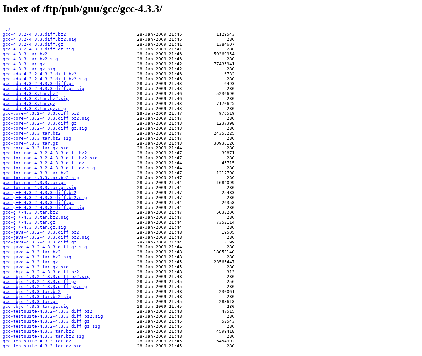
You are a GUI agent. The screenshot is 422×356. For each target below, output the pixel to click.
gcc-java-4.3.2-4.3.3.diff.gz (39, 242)
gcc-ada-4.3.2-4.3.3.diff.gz (38, 83)
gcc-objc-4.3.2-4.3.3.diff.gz (39, 281)
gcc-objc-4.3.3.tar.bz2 (32, 291)
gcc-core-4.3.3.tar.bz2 (32, 133)
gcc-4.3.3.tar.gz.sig (29, 68)
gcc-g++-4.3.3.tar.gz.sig (34, 227)
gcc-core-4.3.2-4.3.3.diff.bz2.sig (46, 118)
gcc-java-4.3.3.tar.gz (30, 261)
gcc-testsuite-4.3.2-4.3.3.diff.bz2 (47, 311)
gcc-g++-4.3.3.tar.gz (29, 222)
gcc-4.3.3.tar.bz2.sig (30, 58)
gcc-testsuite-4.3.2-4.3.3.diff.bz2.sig (53, 316)
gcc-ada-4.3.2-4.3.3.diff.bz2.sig (45, 78)
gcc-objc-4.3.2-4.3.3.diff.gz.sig (45, 286)
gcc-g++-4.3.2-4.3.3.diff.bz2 (39, 192)
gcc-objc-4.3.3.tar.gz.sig (36, 306)
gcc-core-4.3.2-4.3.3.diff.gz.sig (45, 128)
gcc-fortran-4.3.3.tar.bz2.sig (41, 177)
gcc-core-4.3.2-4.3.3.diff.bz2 (41, 113)
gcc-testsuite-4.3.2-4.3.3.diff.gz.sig (51, 326)
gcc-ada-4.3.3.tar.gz (29, 103)
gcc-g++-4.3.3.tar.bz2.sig (36, 217)
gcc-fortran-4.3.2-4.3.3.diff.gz (43, 162)
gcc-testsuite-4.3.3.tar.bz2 (38, 331)
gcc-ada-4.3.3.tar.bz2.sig (36, 98)
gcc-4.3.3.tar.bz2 (25, 53)
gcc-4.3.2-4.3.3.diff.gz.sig (38, 49)
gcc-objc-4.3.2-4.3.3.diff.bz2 (41, 271)
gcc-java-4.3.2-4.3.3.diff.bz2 (41, 232)
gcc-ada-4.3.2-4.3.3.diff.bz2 (39, 73)
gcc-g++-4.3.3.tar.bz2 (30, 212)
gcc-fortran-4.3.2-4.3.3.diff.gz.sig (49, 167)
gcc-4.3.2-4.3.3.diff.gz (33, 44)
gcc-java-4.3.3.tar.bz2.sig (37, 256)
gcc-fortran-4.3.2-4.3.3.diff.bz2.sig (50, 157)
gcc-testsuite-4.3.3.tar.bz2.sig (43, 336)
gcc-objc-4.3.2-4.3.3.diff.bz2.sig (46, 276)
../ (7, 29)
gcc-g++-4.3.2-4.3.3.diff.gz (38, 202)
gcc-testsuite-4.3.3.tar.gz (37, 341)
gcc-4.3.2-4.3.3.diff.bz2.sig (39, 39)
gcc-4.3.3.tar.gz (24, 63)
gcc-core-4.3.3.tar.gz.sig (36, 148)
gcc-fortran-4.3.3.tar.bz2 (36, 172)
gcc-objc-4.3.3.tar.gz (30, 301)
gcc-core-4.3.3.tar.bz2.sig (37, 138)
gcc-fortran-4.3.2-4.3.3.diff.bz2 (45, 152)
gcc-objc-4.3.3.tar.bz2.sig (37, 296)
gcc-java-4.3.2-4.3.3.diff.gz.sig (45, 246)
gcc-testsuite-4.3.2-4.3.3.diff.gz (46, 321)
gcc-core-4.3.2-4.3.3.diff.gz (39, 123)
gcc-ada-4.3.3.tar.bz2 (30, 93)
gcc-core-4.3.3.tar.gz (30, 143)
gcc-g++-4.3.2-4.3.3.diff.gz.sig (43, 207)
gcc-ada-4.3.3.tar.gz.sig (34, 108)
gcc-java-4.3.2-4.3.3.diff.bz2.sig (46, 237)
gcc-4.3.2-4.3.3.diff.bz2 (34, 34)
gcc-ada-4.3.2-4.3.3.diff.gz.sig (43, 88)
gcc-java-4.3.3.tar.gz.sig (36, 266)
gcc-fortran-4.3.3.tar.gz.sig (39, 187)
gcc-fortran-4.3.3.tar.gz (34, 182)
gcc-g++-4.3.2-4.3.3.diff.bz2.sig (45, 197)
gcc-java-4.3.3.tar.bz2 (32, 251)
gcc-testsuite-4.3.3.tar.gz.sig (42, 345)
